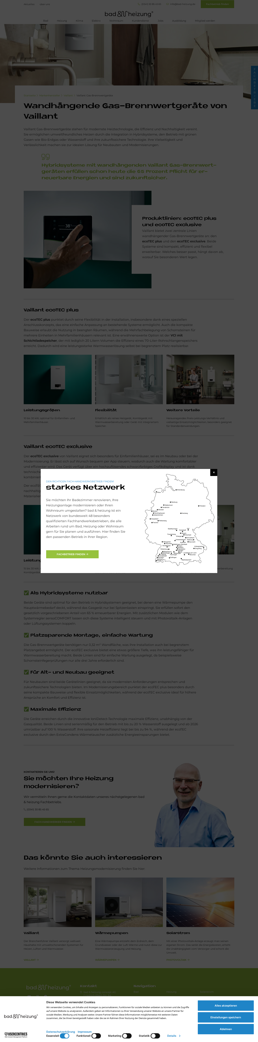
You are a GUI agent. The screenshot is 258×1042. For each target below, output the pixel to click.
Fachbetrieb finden (71, 554)
